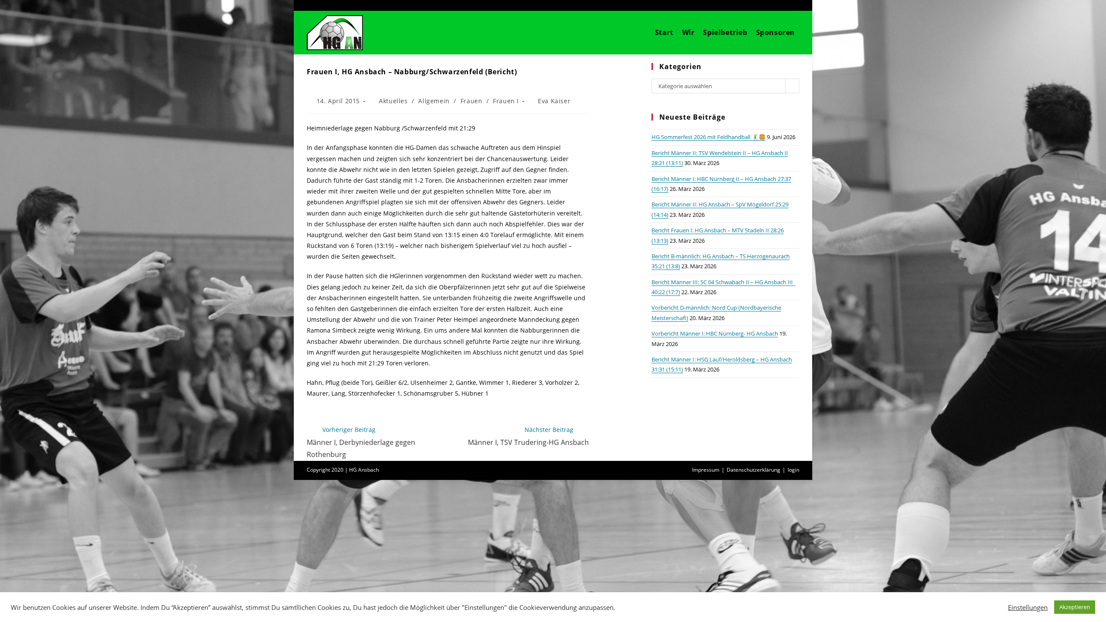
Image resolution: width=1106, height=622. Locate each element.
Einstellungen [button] (1028, 607)
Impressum (705, 469)
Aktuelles (393, 101)
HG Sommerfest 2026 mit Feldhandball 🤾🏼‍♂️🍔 (709, 137)
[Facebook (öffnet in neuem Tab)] (769, 5)
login (793, 469)
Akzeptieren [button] (1074, 607)
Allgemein (433, 101)
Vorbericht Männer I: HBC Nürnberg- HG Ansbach (715, 333)
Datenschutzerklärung (753, 469)
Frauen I (506, 101)
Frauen (472, 101)
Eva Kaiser (554, 101)
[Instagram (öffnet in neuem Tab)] (783, 5)
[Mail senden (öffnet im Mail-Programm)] (794, 5)
